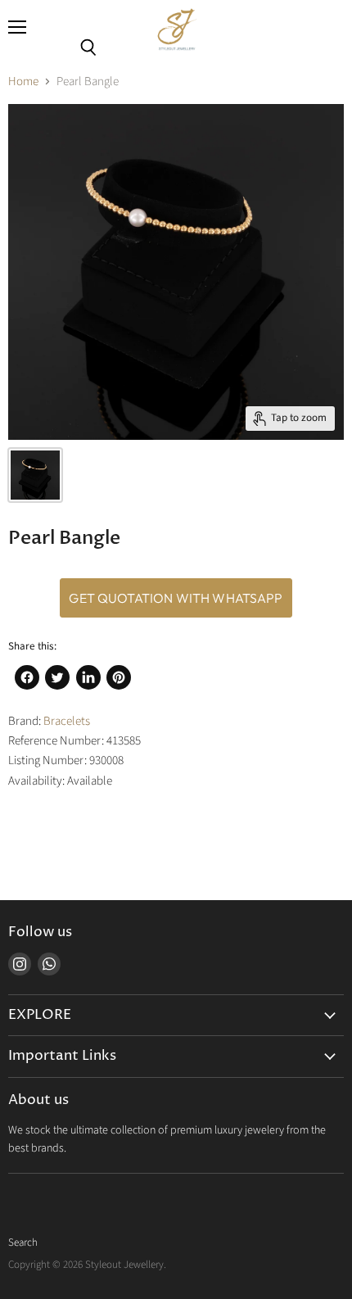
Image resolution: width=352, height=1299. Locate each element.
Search (23, 1242)
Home (23, 81)
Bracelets (66, 721)
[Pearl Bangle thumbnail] (35, 475)
